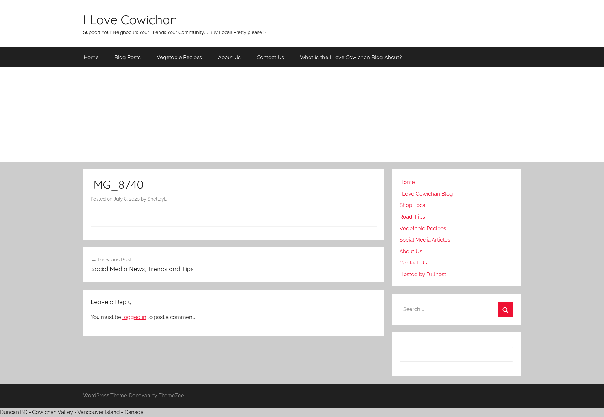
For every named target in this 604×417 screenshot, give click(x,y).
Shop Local (413, 205)
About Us (229, 57)
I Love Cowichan (130, 19)
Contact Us (270, 57)
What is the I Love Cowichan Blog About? (351, 57)
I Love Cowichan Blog (426, 194)
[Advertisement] (302, 114)
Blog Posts (128, 57)
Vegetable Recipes (179, 57)
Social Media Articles (425, 239)
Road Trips (412, 217)
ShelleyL (157, 199)
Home (91, 57)
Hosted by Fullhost (423, 274)
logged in (134, 317)
